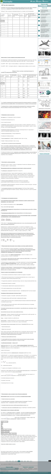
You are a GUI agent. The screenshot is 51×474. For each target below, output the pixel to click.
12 (27, 461)
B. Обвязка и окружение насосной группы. (45, 14)
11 (24, 461)
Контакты (46, 1)
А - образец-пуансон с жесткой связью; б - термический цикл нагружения (45, 25)
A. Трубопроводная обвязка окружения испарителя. (44, 11)
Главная (33, 1)
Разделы (40, 1)
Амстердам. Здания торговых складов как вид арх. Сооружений (45, 35)
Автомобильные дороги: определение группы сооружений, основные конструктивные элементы (45, 30)
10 (21, 461)
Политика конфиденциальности (43, 472)
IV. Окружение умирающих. (43, 17)
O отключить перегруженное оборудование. (44, 20)
